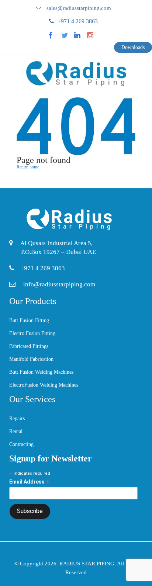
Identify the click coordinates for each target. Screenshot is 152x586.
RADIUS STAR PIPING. (88, 563)
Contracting (21, 444)
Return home (28, 167)
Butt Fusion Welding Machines (41, 372)
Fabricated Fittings (28, 346)
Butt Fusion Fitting (29, 320)
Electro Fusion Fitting (32, 333)
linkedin (82, 37)
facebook (57, 37)
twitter (68, 37)
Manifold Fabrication (31, 359)
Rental (16, 431)
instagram (96, 37)
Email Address (29, 482)
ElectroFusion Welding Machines (43, 385)
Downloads (133, 47)
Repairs (17, 418)
